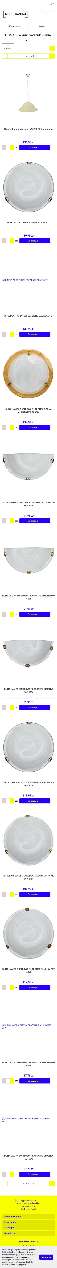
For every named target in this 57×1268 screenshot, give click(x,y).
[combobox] (28, 48)
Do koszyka (33, 147)
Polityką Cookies (8, 1252)
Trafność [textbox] (8, 48)
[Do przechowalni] (53, 147)
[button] (28, 1216)
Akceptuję (46, 1257)
